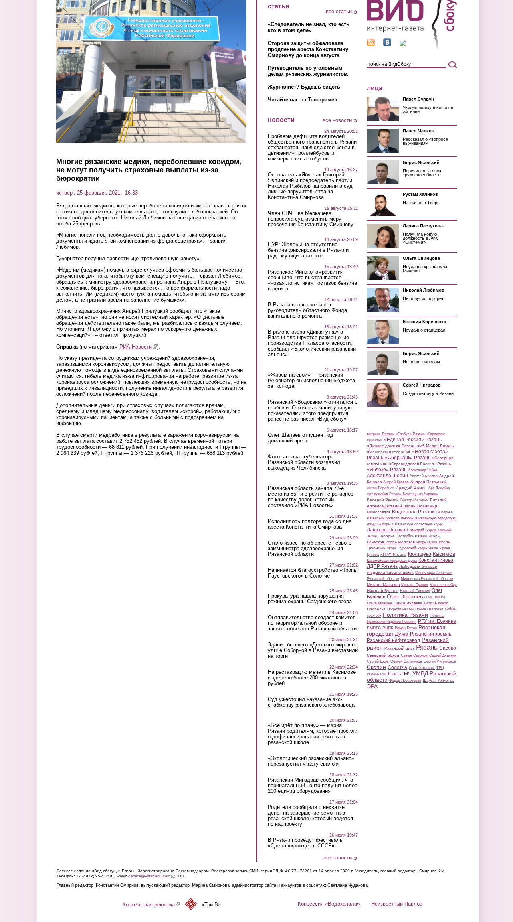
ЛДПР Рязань (382, 566)
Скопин (376, 667)
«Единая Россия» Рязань (413, 439)
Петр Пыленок (436, 603)
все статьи (339, 11)
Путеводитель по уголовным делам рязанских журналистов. (308, 71)
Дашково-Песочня (387, 530)
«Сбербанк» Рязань (407, 457)
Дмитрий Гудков (423, 530)
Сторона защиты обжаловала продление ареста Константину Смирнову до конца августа (308, 49)
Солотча (397, 667)
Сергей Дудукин (442, 655)
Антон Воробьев (380, 488)
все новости (337, 120)
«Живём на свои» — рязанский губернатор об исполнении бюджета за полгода (311, 380)
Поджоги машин (400, 609)
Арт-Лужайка (439, 488)
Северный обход (383, 655)
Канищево (419, 554)
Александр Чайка (422, 470)
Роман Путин (406, 628)
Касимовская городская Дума (392, 561)
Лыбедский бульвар (418, 566)
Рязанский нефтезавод (393, 640)
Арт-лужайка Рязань (384, 494)
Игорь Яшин (428, 548)
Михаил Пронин (414, 585)
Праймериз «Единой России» (391, 622)
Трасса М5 (399, 674)
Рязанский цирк (399, 648)
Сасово (447, 648)
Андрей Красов (396, 482)
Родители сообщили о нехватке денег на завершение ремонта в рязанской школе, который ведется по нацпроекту (310, 815)
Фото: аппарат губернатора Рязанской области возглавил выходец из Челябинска (304, 462)
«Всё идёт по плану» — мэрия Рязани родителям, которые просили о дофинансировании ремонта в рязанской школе (312, 734)
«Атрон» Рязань (380, 434)
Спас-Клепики (422, 667)
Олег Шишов (435, 597)
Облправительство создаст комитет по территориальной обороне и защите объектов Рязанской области (312, 623)
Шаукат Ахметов (438, 680)
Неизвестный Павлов (396, 904)
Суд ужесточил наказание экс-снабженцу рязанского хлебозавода (311, 702)
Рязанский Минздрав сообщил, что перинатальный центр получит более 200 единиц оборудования (312, 785)
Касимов (444, 554)
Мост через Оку (443, 585)
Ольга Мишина (379, 603)
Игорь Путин (426, 542)
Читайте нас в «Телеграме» (302, 100)
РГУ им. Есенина (437, 621)
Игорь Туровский (401, 548)
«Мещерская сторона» (388, 452)
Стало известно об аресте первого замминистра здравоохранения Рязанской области (309, 548)
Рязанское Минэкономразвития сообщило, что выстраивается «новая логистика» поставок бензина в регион (312, 280)
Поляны (437, 615)
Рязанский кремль (430, 634)
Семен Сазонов (414, 655)
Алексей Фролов (424, 476)
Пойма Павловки (429, 609)
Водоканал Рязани (413, 512)
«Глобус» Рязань (410, 434)
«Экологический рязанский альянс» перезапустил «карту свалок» (311, 761)
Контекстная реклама (151, 905)
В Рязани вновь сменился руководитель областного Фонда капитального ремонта (307, 310)
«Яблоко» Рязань (386, 469)
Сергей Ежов (378, 661)
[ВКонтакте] (387, 44)
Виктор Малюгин (414, 500)
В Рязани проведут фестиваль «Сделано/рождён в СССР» (305, 843)
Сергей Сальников (406, 661)
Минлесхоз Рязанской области (427, 579)
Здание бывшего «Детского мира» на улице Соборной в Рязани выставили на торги (313, 650)
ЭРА (372, 686)
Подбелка (376, 609)
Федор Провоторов (405, 681)
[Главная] (412, 48)
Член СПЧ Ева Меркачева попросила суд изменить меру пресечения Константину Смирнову (310, 219)
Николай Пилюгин (415, 591)
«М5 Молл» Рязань (435, 446)
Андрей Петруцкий (428, 482)
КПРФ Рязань (393, 554)
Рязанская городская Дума (406, 630)
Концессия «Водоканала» (329, 904)
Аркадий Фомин (411, 488)
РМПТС (374, 628)
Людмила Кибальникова (390, 572)
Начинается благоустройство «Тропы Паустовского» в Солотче (312, 573)
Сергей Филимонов (440, 661)
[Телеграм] (403, 44)
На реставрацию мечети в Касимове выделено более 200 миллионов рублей (312, 677)
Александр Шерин (387, 475)
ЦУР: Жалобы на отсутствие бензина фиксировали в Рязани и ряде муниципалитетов (308, 250)
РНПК (387, 628)
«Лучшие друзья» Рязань (391, 446)
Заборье (386, 536)
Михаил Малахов (383, 584)
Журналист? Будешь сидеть (304, 87)
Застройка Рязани (411, 536)
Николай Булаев (382, 590)
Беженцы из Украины (420, 494)
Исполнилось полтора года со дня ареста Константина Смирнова (309, 524)
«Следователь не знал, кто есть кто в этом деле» (308, 27)
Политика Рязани (405, 615)
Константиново (435, 560)
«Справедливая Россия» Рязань (420, 464)
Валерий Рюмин (383, 500)
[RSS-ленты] (371, 44)
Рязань (427, 647)
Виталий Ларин (400, 506)
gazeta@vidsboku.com (151, 876)
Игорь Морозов (400, 542)
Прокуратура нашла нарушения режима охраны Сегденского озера (310, 598)
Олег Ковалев (405, 596)
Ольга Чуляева (408, 603)
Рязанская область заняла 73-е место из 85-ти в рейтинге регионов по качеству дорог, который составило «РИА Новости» (310, 497)
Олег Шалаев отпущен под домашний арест (300, 438)
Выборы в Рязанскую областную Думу (410, 524)
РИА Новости (138, 347)
